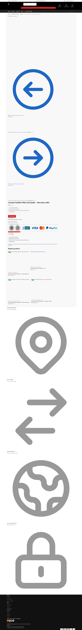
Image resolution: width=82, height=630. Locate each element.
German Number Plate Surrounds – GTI (37, 268)
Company (8, 596)
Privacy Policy (9, 599)
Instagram (8, 614)
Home (9, 14)
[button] (72, 11)
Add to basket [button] (18, 277)
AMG (28, 244)
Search (22, 4)
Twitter (8, 612)
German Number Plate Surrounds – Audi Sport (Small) (41, 301)
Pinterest (8, 615)
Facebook (8, 611)
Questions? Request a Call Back (14, 231)
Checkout (72, 6)
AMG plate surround (33, 244)
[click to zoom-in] (33, 38)
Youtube (8, 617)
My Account (60, 6)
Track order (9, 605)
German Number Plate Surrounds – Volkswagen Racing (18, 273)
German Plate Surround (42, 244)
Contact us (8, 598)
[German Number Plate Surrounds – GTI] (37, 258)
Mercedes (21, 14)
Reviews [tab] (11, 234)
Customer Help (66, 6)
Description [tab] (11, 233)
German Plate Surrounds (15, 14)
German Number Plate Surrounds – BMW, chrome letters (18, 302)
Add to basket (12, 216)
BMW (19, 301)
